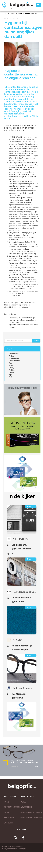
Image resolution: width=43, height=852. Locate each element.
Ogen (11, 363)
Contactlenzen (14, 361)
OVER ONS (8, 823)
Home (12, 13)
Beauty (11, 368)
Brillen (11, 356)
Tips (10, 375)
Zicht (11, 365)
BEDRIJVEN (9, 817)
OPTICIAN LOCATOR (12, 807)
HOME (6, 802)
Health (11, 372)
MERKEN (7, 812)
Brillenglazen (14, 358)
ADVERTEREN (26, 807)
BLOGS (23, 802)
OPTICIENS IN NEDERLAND (32, 812)
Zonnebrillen (14, 354)
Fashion (12, 370)
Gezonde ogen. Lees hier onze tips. (22, 318)
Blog (20, 13)
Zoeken (36, 341)
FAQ (10, 377)
